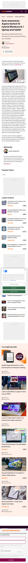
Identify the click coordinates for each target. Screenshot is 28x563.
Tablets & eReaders (20, 16)
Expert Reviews (6, 11)
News (4, 174)
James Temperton (9, 43)
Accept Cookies (14, 291)
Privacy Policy (16, 556)
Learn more (18, 64)
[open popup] (23, 81)
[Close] (25, 269)
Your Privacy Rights (14, 284)
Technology (10, 16)
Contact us (5, 528)
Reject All (14, 287)
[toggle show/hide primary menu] (25, 11)
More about (7, 163)
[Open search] (21, 11)
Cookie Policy (13, 280)
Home (3, 16)
